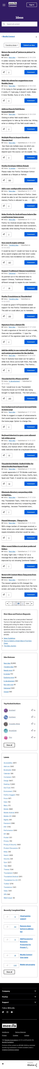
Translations (8, 887)
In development (14, 381)
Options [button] (36, 36)
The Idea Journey (10, 646)
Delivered (12, 273)
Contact (26, 1035)
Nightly (6, 820)
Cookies (15, 1035)
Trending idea (13, 245)
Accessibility (8, 763)
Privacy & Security (10, 844)
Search (6, 855)
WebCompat (8, 898)
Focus (6, 798)
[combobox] (19, 24)
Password (7, 823)
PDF (5, 827)
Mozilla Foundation (8, 1042)
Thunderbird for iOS (11, 880)
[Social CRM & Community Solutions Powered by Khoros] (32, 1064)
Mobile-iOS (7, 816)
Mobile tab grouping (27, 964)
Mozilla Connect (12, 4)
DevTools (7, 788)
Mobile (6, 809)
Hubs (5, 802)
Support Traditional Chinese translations (18, 271)
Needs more (8, 670)
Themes (6, 869)
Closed (6, 692)
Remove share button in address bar (26, 929)
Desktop (7, 784)
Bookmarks (7, 770)
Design (6, 781)
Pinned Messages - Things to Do (14, 520)
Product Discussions (11, 848)
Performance (8, 830)
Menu (6, 805)
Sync (5, 862)
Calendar (7, 773)
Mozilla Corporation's (11, 1040)
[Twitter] (3, 1012)
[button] (4, 72)
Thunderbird (8, 873)
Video (6, 891)
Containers (7, 777)
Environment (8, 791)
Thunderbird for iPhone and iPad (15, 378)
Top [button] (3, 1063)
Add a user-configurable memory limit (17, 188)
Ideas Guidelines (9, 638)
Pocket (6, 837)
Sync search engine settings (13, 243)
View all (9, 745)
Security (7, 859)
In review (12, 168)
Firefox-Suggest (9, 795)
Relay (6, 852)
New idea (12, 57)
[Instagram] (7, 1012)
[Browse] (4, 5)
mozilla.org (5, 1032)
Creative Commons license (10, 1050)
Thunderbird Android (11, 876)
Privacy (6, 841)
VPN (5, 894)
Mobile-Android (9, 812)
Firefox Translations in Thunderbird (17, 296)
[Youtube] (12, 1012)
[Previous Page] (7, 604)
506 (27, 603)
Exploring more (9, 677)
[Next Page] (31, 604)
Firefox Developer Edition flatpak (15, 166)
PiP (5, 834)
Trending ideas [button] (11, 45)
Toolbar (6, 884)
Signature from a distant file (13, 324)
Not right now (8, 684)
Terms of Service (20, 1032)
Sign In (31, 5)
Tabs (5, 866)
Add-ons (7, 766)
